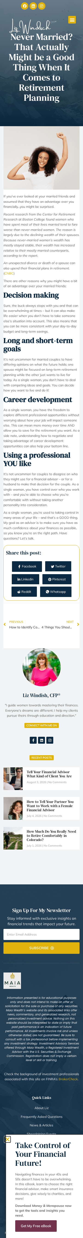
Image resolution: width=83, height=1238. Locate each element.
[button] (7, 1139)
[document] (41, 619)
